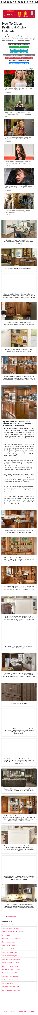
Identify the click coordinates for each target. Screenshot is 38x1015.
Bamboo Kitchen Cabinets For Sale (12, 932)
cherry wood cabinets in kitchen (19, 47)
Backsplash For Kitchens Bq (10, 980)
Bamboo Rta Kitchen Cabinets (11, 969)
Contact (12, 1011)
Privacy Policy (22, 1011)
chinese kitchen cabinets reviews (19, 63)
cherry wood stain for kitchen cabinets (19, 44)
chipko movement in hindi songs (19, 60)
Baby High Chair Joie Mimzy (10, 966)
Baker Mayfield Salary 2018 (10, 956)
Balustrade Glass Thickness (10, 976)
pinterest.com (12, 917)
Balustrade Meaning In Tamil (10, 987)
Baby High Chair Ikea (8, 925)
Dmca (5, 1011)
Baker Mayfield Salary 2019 (10, 945)
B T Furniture (6, 935)
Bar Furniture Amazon (8, 942)
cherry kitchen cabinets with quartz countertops (19, 58)
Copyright (31, 1011)
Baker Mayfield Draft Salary (10, 949)
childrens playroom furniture (19, 52)
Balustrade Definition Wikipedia (11, 938)
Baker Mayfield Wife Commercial (11, 959)
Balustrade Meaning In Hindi (10, 928)
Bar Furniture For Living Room (11, 990)
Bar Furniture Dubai (8, 983)
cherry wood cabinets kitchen (19, 49)
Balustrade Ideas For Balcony (10, 973)
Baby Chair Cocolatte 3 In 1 (10, 952)
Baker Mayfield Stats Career (10, 962)
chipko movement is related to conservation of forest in (19, 55)
